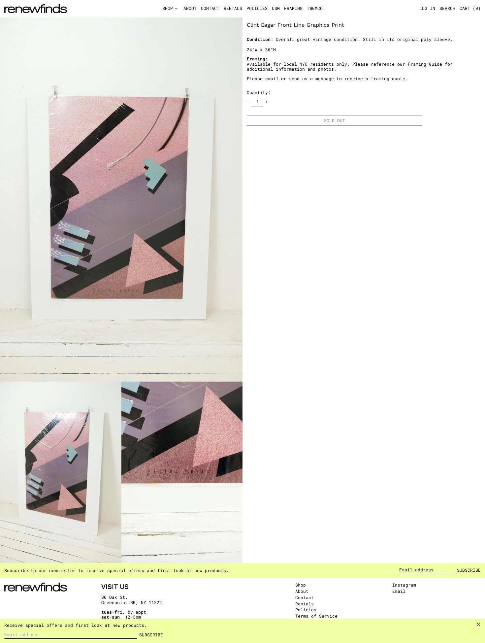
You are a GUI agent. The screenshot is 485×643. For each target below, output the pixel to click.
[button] (470, 9)
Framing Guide (425, 64)
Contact (304, 597)
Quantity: (259, 92)
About (301, 591)
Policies (305, 610)
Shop (300, 585)
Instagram (404, 585)
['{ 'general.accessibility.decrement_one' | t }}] (248, 102)
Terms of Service (316, 616)
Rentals (304, 604)
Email (398, 591)
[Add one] (267, 102)
